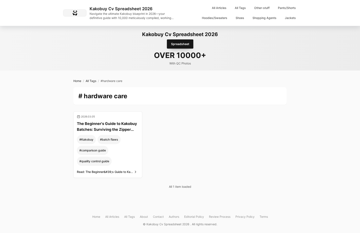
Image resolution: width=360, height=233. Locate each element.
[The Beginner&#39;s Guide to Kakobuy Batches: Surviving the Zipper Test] (108, 145)
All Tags (240, 8)
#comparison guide (92, 150)
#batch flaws (109, 139)
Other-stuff (262, 8)
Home (77, 81)
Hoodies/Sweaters (214, 18)
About (144, 216)
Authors (174, 216)
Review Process (219, 216)
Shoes (240, 18)
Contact (158, 216)
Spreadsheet (180, 44)
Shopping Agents (264, 18)
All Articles (219, 8)
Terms (264, 216)
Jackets (290, 18)
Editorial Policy (194, 216)
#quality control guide (94, 161)
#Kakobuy (86, 139)
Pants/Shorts (287, 8)
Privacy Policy (245, 216)
